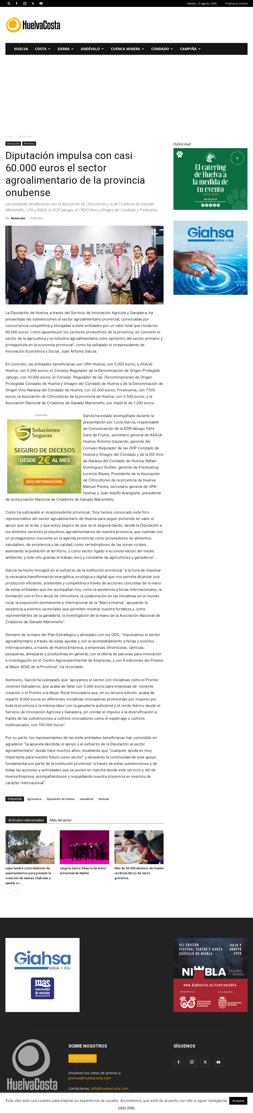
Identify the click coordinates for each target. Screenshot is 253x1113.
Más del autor (61, 820)
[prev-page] (8, 893)
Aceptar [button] (238, 1101)
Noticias (104, 799)
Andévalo (90, 48)
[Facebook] (16, 3)
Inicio (9, 136)
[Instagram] (24, 3)
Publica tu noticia (236, 3)
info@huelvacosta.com (109, 1088)
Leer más (126, 1107)
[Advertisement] (157, 25)
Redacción (18, 218)
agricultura (34, 799)
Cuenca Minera (125, 48)
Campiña (188, 48)
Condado (160, 48)
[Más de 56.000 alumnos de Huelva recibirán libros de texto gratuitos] (139, 847)
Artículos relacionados (26, 820)
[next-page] (16, 893)
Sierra (64, 48)
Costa (40, 48)
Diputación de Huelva (60, 799)
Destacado (13, 143)
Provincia (29, 143)
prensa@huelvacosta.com (89, 1078)
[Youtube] (41, 3)
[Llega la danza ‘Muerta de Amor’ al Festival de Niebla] (84, 847)
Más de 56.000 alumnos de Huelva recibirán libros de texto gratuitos (139, 873)
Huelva (21, 48)
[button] (9, 3)
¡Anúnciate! (82, 1058)
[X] (33, 3)
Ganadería (86, 799)
